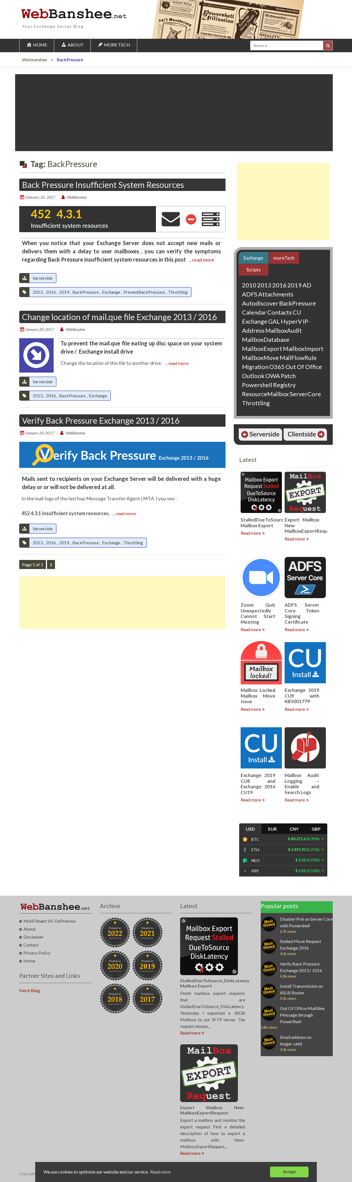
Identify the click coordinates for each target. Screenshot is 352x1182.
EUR (272, 828)
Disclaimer (33, 936)
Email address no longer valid (296, 1040)
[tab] (253, 258)
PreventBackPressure (144, 292)
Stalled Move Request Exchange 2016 (300, 944)
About (29, 928)
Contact (31, 944)
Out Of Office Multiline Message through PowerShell (302, 1015)
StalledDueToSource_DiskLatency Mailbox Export (278, 522)
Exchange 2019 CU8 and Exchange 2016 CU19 (258, 783)
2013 (38, 292)
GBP (316, 828)
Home (29, 960)
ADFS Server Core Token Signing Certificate (302, 613)
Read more (251, 532)
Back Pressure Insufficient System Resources (103, 185)
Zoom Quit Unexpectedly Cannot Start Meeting (258, 613)
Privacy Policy (36, 952)
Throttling (178, 292)
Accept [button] (289, 1171)
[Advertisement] (174, 112)
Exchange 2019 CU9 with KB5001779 (302, 695)
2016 (51, 292)
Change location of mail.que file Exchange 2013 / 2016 (119, 317)
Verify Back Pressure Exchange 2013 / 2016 (100, 420)
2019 (64, 292)
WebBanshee (77, 197)
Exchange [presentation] (253, 258)
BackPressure (85, 292)
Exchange (111, 292)
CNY (294, 828)
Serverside (43, 278)
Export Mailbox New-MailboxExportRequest (212, 1110)
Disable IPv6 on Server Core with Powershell (306, 922)
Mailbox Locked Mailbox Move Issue (258, 695)
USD (250, 828)
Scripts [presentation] (253, 270)
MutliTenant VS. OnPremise (49, 920)
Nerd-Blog (29, 990)
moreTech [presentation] (283, 258)
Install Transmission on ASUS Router (301, 989)
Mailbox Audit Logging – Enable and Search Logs (302, 783)
